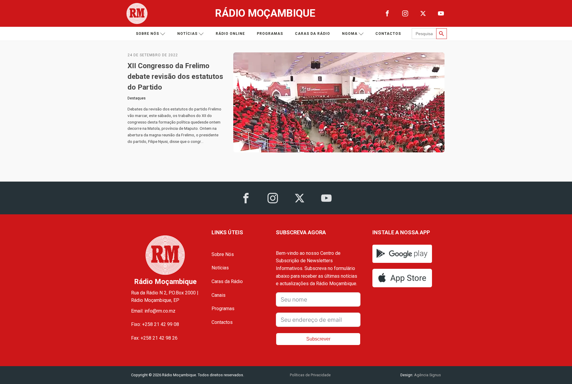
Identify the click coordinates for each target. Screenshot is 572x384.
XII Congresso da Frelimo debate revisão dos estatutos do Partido (175, 76)
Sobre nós (147, 34)
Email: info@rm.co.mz (153, 311)
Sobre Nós (223, 254)
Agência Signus (427, 375)
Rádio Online (230, 34)
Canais (219, 295)
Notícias (187, 34)
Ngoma (350, 34)
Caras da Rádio (312, 34)
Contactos (388, 34)
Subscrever (318, 338)
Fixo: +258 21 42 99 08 (155, 324)
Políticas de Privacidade (310, 375)
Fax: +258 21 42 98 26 (154, 338)
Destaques (137, 98)
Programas (270, 34)
